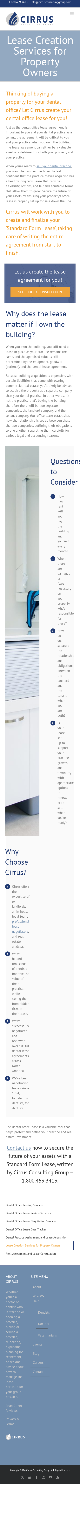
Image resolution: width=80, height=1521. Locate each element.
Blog (36, 1353)
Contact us (19, 1147)
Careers (38, 1362)
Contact (38, 1372)
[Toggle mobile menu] (72, 14)
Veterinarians (41, 1335)
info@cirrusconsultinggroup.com (51, 2)
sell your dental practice (54, 166)
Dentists (41, 1312)
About (37, 1287)
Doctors (41, 1324)
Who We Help (38, 1298)
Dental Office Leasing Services (24, 1205)
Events (37, 1344)
